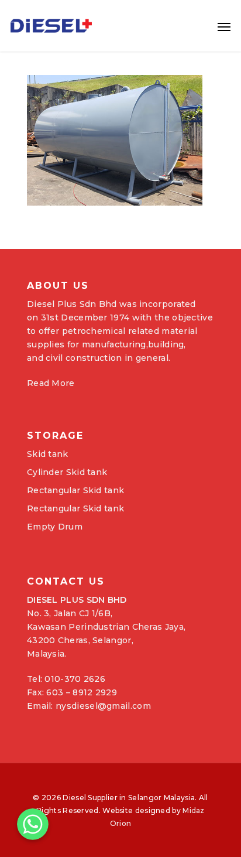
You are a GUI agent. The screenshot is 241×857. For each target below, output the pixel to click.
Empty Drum (54, 526)
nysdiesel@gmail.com (103, 706)
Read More (51, 383)
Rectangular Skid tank (75, 490)
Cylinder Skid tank (67, 472)
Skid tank (47, 454)
